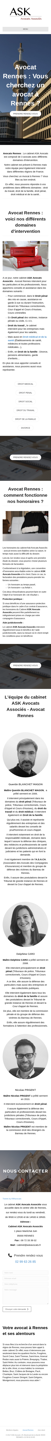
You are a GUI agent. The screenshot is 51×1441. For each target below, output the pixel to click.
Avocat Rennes (28, 1430)
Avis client (41, 1430)
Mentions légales (12, 1430)
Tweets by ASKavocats (12, 1199)
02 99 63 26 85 (25, 1261)
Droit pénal (17, 317)
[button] (17, 1309)
